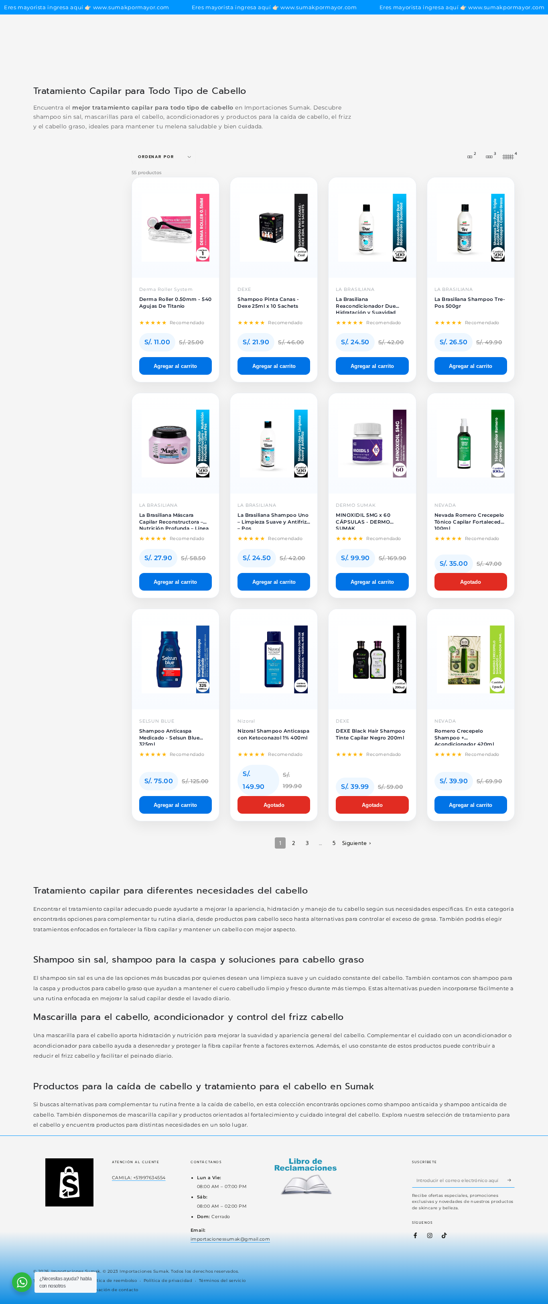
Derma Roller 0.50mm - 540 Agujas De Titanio (175, 302)
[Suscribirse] (511, 1180)
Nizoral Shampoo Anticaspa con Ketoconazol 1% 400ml (273, 734)
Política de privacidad (168, 1280)
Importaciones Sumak (75, 1271)
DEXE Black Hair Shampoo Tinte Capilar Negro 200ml (370, 734)
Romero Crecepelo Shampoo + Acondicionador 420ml (464, 736)
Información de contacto (110, 1290)
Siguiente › (356, 843)
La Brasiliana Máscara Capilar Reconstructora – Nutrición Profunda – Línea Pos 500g (174, 521)
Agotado (470, 582)
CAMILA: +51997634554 (139, 1177)
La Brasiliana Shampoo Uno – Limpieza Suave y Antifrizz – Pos (273, 521)
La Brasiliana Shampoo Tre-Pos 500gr (469, 302)
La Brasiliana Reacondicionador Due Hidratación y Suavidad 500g (366, 305)
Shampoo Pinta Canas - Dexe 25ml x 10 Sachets (268, 302)
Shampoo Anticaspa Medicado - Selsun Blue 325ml (169, 736)
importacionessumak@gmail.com (230, 1239)
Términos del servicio (222, 1280)
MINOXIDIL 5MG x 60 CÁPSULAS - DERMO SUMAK (363, 521)
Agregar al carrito (175, 366)
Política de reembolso (112, 1280)
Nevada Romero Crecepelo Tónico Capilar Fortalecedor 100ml (470, 521)
